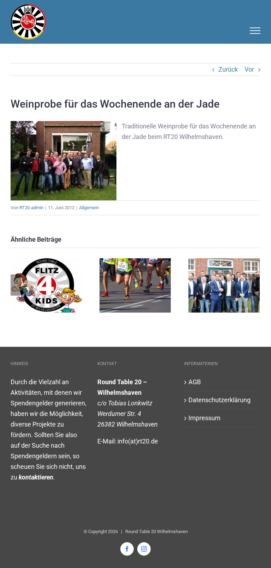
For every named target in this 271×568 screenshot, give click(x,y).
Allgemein (89, 207)
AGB (194, 382)
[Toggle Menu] (255, 31)
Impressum (204, 418)
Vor (249, 69)
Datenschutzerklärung (219, 400)
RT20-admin (31, 207)
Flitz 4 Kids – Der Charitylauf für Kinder (135, 286)
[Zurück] (16, 285)
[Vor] (254, 285)
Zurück (228, 69)
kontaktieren (36, 477)
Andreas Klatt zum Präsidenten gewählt (224, 286)
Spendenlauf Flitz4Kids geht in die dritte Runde (46, 286)
